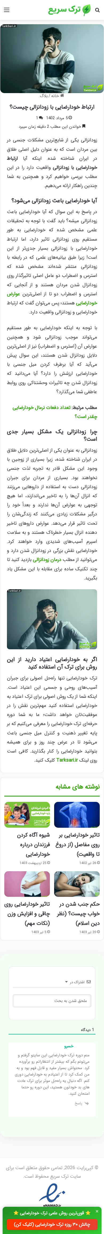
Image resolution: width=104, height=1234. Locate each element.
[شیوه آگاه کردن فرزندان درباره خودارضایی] (27, 814)
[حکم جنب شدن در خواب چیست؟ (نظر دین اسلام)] (77, 884)
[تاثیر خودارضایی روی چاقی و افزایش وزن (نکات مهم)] (27, 884)
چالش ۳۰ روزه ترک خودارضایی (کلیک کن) (52, 1224)
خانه (55, 96)
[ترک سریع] (69, 10)
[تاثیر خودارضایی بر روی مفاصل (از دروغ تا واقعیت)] (77, 814)
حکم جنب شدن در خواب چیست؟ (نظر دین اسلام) (78, 914)
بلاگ (44, 96)
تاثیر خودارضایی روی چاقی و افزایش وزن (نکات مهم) (27, 914)
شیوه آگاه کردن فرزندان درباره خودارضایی (33, 844)
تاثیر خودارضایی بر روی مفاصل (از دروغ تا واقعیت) (77, 844)
